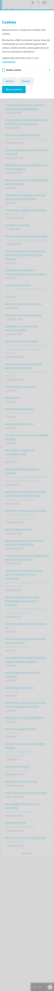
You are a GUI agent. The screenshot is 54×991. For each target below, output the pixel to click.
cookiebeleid (8, 62)
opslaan (10, 81)
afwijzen (26, 81)
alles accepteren (14, 89)
